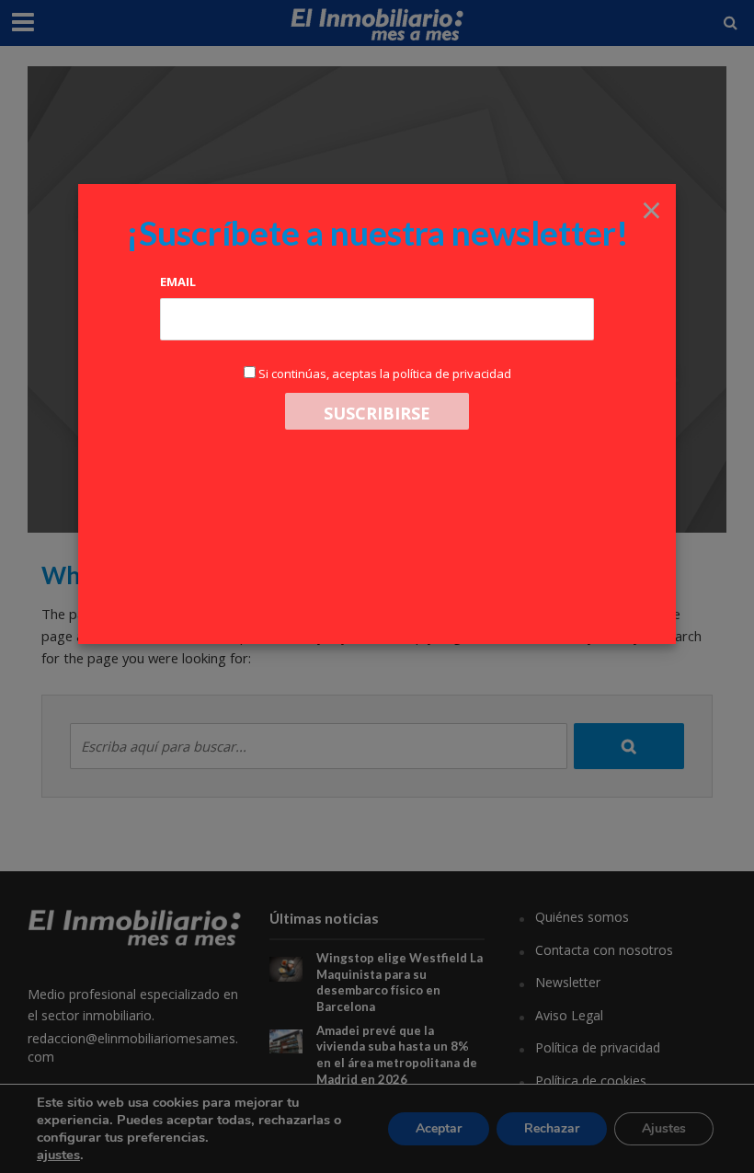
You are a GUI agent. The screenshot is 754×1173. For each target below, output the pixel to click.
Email (178, 281)
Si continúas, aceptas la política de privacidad (384, 373)
